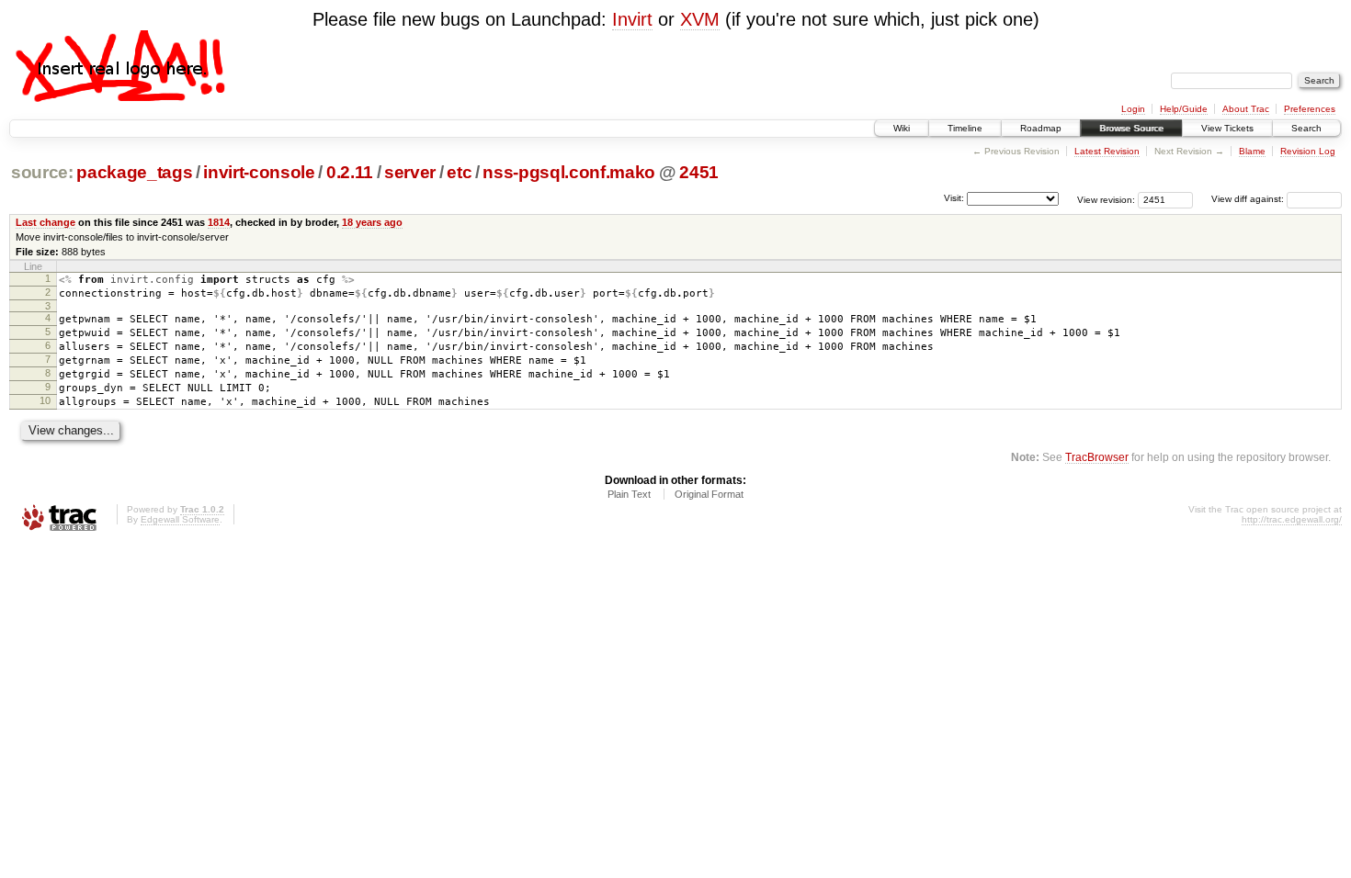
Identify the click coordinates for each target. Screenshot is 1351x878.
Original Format (709, 494)
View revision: (1106, 199)
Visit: (954, 198)
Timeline (965, 128)
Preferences (1309, 109)
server (410, 172)
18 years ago (372, 222)
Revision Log (1307, 151)
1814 (219, 222)
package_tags (134, 172)
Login (1133, 109)
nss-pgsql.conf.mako (568, 172)
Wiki (901, 128)
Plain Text (629, 494)
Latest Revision (1107, 151)
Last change (45, 222)
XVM (700, 19)
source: (42, 172)
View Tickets (1227, 128)
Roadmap (1041, 128)
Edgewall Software (180, 519)
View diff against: (1249, 199)
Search (1306, 128)
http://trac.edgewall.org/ (1292, 519)
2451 (699, 172)
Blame (1252, 151)
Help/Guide (1184, 109)
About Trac (1245, 109)
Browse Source (1131, 128)
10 (45, 400)
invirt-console (258, 172)
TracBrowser (1097, 457)
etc (459, 172)
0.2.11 (349, 172)
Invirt (632, 19)
